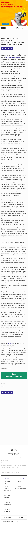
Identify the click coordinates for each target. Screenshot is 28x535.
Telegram (21, 521)
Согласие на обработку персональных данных (13, 465)
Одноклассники (8, 521)
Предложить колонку (20, 488)
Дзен (21, 517)
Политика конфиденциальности (9, 467)
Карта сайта (4, 460)
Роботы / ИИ (7, 486)
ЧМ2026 (7, 488)
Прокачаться (7, 490)
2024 (2, 386)
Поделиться (7, 509)
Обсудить (7, 481)
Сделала (7, 483)
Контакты (20, 481)
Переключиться (7, 504)
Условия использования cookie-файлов (11, 470)
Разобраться (7, 500)
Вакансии (20, 486)
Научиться (7, 511)
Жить (7, 507)
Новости (7, 493)
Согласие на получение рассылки (10, 472)
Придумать (7, 497)
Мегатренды (7, 495)
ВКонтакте (8, 517)
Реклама (21, 483)
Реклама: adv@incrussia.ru (14, 453)
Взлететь (7, 502)
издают (10, 344)
